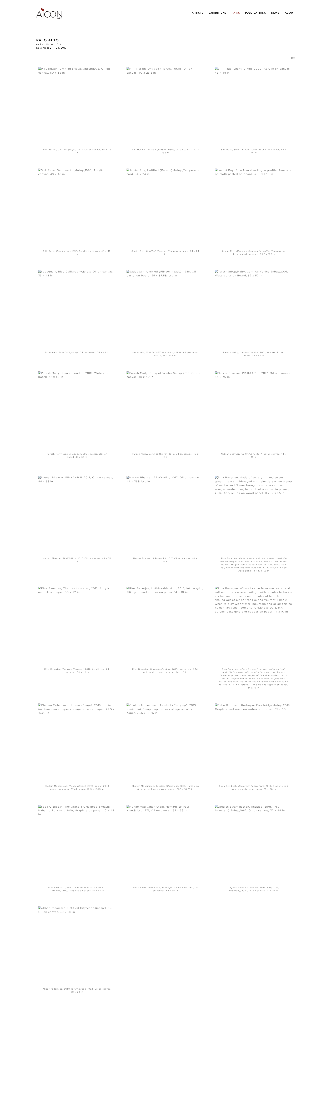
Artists (197, 13)
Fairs (236, 13)
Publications (255, 13)
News (275, 13)
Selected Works (287, 58)
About (290, 13)
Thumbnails (293, 58)
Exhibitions (218, 13)
